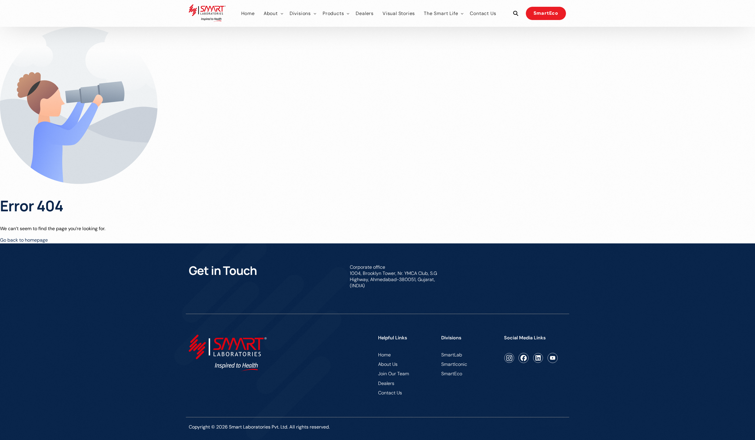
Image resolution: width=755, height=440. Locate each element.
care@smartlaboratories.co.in (534, 267)
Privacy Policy (551, 428)
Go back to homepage (24, 240)
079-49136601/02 (470, 267)
